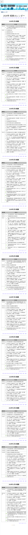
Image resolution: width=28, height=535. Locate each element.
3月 (7, 17)
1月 (3, 17)
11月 (23, 17)
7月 (14, 17)
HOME (14, 525)
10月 (21, 17)
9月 (18, 17)
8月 (16, 17)
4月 (9, 17)
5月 (11, 17)
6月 (12, 17)
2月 (5, 17)
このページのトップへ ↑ (23, 62)
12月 (25, 17)
